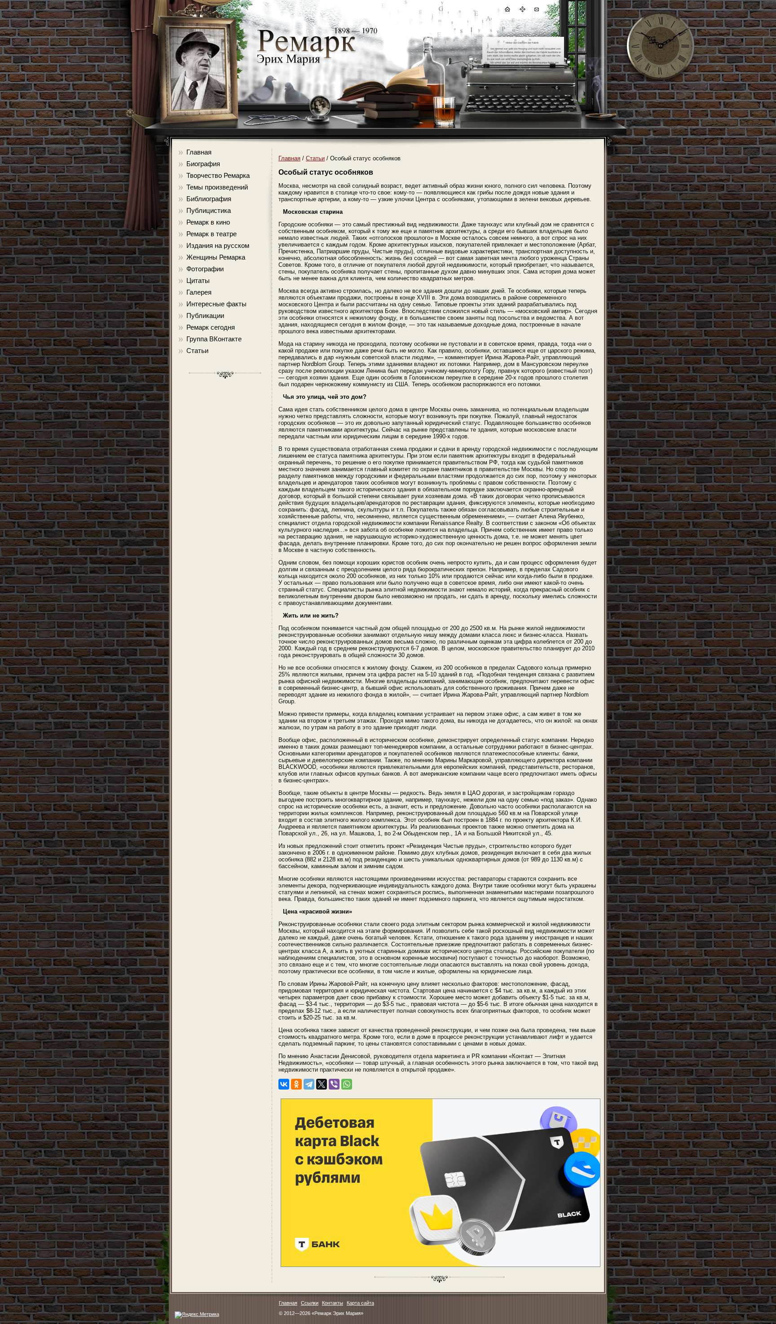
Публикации (205, 315)
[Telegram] (309, 1084)
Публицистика (208, 210)
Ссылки (309, 1303)
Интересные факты (216, 304)
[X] (321, 1084)
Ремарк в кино (208, 222)
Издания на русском (217, 245)
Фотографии (205, 269)
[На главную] (507, 10)
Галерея (199, 292)
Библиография (208, 199)
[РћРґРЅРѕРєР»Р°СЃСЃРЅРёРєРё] (296, 1084)
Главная (199, 152)
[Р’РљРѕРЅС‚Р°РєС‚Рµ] (283, 1084)
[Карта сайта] (521, 10)
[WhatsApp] (346, 1084)
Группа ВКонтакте (214, 339)
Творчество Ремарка (218, 175)
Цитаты (198, 280)
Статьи (197, 350)
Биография (203, 164)
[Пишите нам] (536, 10)
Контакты (332, 1303)
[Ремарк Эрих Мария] (305, 65)
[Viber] (334, 1084)
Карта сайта (360, 1303)
